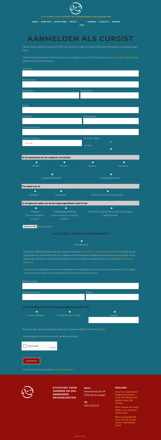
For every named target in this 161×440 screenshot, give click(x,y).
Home (35, 22)
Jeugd (73, 22)
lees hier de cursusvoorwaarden (99, 251)
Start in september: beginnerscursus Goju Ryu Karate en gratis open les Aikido (126, 397)
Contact (104, 22)
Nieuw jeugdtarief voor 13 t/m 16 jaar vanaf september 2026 (125, 421)
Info (82, 22)
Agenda (92, 22)
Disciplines (60, 22)
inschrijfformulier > (64, 369)
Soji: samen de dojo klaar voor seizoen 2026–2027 (126, 410)
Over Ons (46, 22)
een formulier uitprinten (122, 57)
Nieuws (116, 22)
